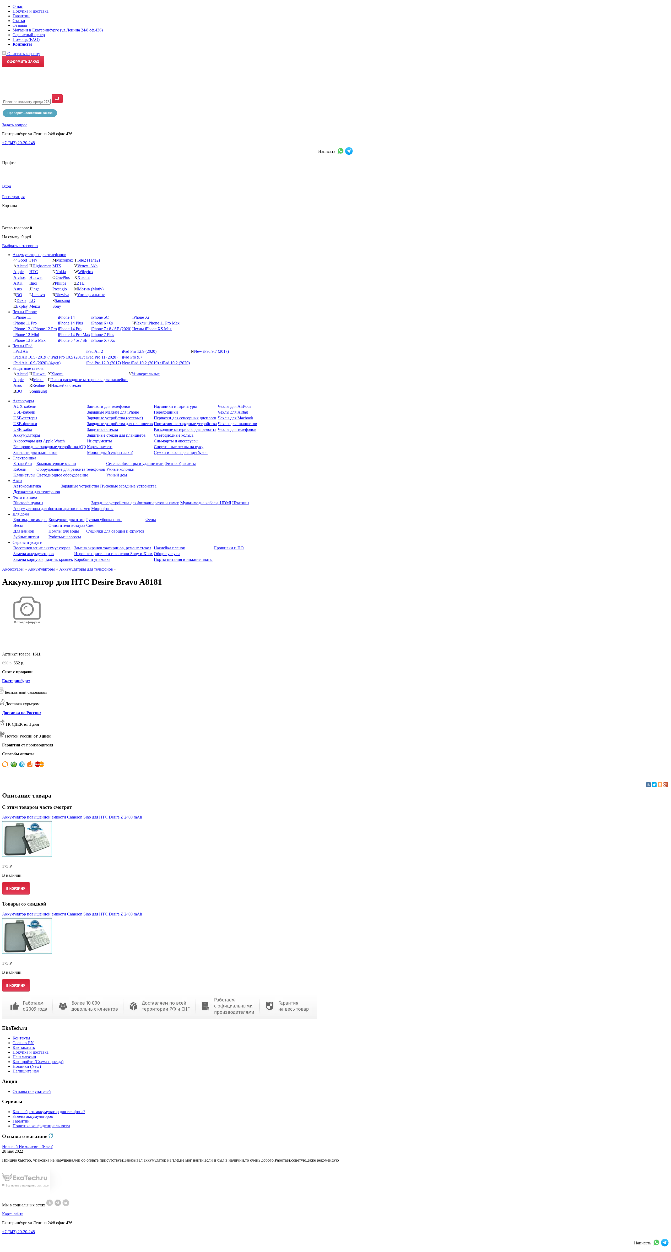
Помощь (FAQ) (26, 39)
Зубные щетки (26, 537)
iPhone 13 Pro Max (29, 340)
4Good (21, 260)
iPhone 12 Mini (26, 334)
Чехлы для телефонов (237, 429)
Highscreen (42, 266)
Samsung (62, 300)
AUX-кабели (24, 406)
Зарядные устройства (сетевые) (115, 418)
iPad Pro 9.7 (132, 357)
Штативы (240, 503)
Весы (18, 525)
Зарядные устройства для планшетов (120, 423)
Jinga (35, 289)
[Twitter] (654, 784)
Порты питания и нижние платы (183, 559)
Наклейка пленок (169, 548)
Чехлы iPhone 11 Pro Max (157, 323)
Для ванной (23, 531)
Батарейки (22, 463)
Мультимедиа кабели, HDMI (205, 503)
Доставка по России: (21, 713)
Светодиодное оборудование (62, 475)
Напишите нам (26, 1071)
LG (32, 300)
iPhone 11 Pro (25, 323)
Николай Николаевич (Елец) (27, 1146)
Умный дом (116, 475)
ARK (18, 283)
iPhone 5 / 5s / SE (73, 340)
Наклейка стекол (66, 385)
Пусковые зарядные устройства (128, 486)
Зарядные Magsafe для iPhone (113, 412)
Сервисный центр (29, 34)
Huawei (35, 277)
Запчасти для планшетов (35, 452)
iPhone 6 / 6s (102, 323)
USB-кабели (24, 412)
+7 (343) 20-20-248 (18, 142)
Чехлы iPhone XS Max (152, 329)
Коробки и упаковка (92, 559)
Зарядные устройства (80, 486)
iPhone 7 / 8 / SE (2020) (111, 329)
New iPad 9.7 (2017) (211, 351)
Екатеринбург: (16, 681)
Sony (56, 306)
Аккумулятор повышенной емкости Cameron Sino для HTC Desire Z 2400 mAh (72, 817)
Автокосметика (27, 486)
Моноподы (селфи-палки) (110, 452)
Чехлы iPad (23, 346)
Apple (18, 271)
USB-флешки (25, 423)
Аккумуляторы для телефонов (39, 254)
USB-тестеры (25, 418)
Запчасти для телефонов (108, 406)
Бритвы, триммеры (30, 519)
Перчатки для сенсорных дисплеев (185, 418)
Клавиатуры (24, 475)
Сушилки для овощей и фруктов (115, 531)
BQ (19, 294)
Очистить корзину (23, 53)
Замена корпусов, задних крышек (43, 559)
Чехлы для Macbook (235, 418)
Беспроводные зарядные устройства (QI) (49, 447)
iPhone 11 (22, 317)
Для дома (21, 514)
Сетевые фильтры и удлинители (135, 463)
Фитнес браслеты (180, 463)
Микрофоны (102, 508)
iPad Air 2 (94, 351)
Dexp (21, 300)
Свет (90, 525)
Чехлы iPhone (25, 312)
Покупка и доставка (30, 11)
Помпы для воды (63, 531)
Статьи (19, 20)
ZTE (81, 283)
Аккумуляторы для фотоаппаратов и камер (51, 508)
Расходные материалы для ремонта (185, 429)
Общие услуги (167, 553)
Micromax (64, 260)
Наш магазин (24, 1057)
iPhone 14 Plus (70, 323)
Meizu (34, 306)
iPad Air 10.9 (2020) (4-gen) (37, 363)
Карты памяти (99, 447)
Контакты (21, 1038)
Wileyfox (85, 271)
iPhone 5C (100, 317)
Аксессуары (23, 401)
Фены (150, 519)
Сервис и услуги (27, 542)
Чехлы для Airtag (233, 412)
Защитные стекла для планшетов (116, 435)
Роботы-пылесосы (64, 537)
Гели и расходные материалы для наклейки (89, 379)
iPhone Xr (140, 317)
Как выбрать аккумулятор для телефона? (49, 1111)
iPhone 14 (66, 317)
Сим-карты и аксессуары (176, 441)
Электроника (24, 458)
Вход (6, 186)
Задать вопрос (14, 125)
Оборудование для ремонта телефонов (70, 469)
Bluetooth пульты (28, 503)
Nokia (61, 271)
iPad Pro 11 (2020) (101, 357)
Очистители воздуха (66, 525)
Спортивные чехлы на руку (178, 447)
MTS (56, 266)
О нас (18, 6)
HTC (33, 271)
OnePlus (63, 277)
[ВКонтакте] (648, 784)
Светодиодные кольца (173, 435)
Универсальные (91, 294)
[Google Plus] (665, 784)
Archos (19, 277)
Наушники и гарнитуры (175, 406)
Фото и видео (25, 497)
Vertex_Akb (87, 266)
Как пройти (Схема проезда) (38, 1061)
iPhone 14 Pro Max (74, 334)
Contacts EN (23, 1042)
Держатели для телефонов (36, 492)
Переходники (166, 412)
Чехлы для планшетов (237, 423)
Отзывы (20, 25)
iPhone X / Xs (103, 340)
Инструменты (99, 441)
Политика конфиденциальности (41, 1126)
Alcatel (22, 266)
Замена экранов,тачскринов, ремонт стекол (112, 548)
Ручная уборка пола (104, 519)
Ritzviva (62, 294)
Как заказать (24, 1047)
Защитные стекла (28, 368)
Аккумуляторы (26, 435)
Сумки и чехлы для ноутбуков (181, 452)
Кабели (19, 469)
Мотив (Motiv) (91, 289)
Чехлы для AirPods (234, 406)
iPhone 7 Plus (102, 334)
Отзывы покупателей (32, 1091)
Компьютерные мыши (56, 463)
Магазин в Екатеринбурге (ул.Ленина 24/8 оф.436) (58, 30)
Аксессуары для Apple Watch (39, 441)
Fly (34, 260)
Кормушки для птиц (66, 519)
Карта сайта (12, 1214)
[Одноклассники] (660, 784)
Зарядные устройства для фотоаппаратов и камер (135, 503)
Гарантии (21, 16)
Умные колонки (120, 469)
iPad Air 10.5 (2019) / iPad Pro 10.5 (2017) (49, 357)
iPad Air (21, 351)
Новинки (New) (27, 1066)
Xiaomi (83, 277)
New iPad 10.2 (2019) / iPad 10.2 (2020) (156, 363)
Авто (17, 480)
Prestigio (59, 289)
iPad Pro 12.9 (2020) (139, 351)
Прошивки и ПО (229, 548)
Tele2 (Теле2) (88, 260)
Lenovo (38, 294)
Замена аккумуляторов (33, 553)
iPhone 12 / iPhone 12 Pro (35, 329)
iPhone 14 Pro (70, 329)
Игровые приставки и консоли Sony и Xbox (113, 553)
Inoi (34, 283)
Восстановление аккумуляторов (42, 548)
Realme (38, 385)
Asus (17, 289)
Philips (60, 283)
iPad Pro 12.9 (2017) (103, 363)
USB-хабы (22, 429)
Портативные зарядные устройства (185, 423)
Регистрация (13, 196)
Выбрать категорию (20, 245)
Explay (22, 306)
